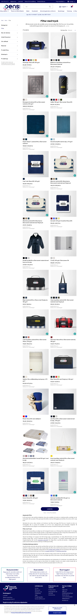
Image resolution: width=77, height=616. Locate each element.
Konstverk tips (52, 595)
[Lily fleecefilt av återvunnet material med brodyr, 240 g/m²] (63, 402)
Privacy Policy (14, 612)
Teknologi (69, 11)
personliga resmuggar (61, 551)
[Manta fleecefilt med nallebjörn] (36, 402)
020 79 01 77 (4, 1)
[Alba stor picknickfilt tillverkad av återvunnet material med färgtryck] (63, 164)
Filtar (2, 28)
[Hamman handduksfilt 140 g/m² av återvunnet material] (63, 481)
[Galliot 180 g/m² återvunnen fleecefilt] (63, 85)
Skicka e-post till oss (7, 597)
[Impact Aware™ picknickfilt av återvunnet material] (36, 124)
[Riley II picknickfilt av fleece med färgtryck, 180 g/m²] (36, 283)
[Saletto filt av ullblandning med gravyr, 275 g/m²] (36, 362)
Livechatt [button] (20, 1)
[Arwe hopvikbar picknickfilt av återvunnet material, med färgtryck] (63, 441)
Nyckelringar (61, 11)
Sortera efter (64, 30)
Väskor (27, 11)
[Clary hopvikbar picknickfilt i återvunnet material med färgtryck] (63, 283)
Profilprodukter (52, 589)
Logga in (63, 6)
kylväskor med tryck (49, 551)
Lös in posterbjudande (67, 596)
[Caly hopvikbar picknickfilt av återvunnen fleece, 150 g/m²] (36, 322)
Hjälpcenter (13, 1)
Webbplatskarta (65, 598)
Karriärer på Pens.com (40, 598)
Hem (2, 20)
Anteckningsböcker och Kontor (48, 11)
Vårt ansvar (37, 590)
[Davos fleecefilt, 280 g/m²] (36, 481)
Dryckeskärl (35, 11)
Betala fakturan (41, 1)
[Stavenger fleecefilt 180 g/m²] (36, 45)
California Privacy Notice (24, 612)
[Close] (74, 605)
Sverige (71, 1)
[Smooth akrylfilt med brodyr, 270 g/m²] (63, 124)
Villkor (36, 595)
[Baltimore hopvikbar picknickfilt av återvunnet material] (63, 45)
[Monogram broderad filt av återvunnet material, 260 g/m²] (36, 85)
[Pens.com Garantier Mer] (10, 588)
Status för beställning (30, 1)
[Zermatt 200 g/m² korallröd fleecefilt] (63, 204)
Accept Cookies (57, 613)
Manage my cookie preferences (57, 608)
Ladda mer (50, 509)
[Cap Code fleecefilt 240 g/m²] (36, 164)
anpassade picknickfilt (43, 540)
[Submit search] (50, 6)
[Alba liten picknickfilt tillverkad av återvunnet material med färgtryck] (36, 204)
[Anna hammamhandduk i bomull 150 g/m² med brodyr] (36, 441)
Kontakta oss (65, 600)
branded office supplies (54, 549)
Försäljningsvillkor (39, 597)
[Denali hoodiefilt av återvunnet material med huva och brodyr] (36, 243)
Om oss (36, 588)
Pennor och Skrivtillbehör (17, 11)
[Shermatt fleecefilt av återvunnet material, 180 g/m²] (63, 322)
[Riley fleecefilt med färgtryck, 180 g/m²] (63, 362)
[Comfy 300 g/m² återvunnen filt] (63, 243)
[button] (24, 60)
